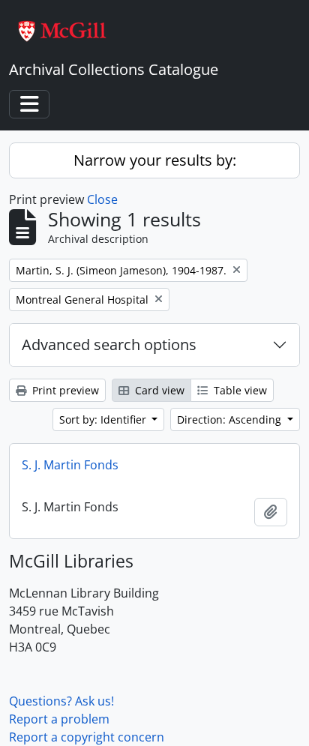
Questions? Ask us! (61, 701)
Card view (158, 390)
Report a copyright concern (86, 737)
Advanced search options (109, 344)
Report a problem (59, 719)
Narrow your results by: (155, 160)
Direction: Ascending (230, 419)
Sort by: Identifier (104, 419)
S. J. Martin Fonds (70, 465)
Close (102, 199)
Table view (239, 390)
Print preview (64, 390)
